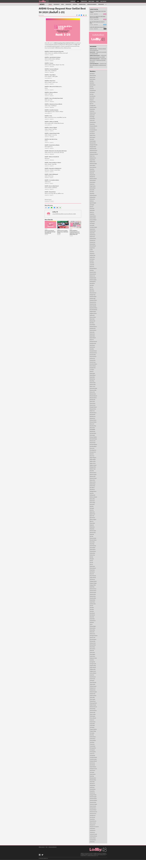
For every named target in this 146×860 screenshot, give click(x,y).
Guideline (73, 1)
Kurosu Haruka (93, 365)
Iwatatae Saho (92, 255)
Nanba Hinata (92, 485)
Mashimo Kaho (93, 384)
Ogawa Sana (92, 512)
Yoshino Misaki (93, 837)
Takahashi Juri (93, 688)
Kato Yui (91, 287)
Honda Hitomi (92, 182)
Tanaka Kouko (92, 721)
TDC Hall (52, 201)
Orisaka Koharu (93, 551)
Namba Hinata (92, 483)
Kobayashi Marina (93, 326)
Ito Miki (91, 249)
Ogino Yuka (92, 515)
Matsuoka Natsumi (93, 395)
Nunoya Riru (92, 504)
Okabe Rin (92, 525)
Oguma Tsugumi (93, 519)
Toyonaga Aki (92, 755)
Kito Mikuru (92, 322)
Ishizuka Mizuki (93, 246)
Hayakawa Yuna (93, 157)
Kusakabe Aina (93, 367)
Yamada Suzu (92, 793)
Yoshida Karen (92, 830)
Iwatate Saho (92, 257)
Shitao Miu (92, 650)
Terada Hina (92, 744)
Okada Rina (92, 528)
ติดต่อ (47, 847)
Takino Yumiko (93, 714)
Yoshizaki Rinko (93, 839)
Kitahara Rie (92, 315)
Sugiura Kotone (93, 667)
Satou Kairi (92, 616)
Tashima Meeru (93, 736)
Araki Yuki (92, 88)
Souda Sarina (92, 656)
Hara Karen (92, 139)
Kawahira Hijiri (92, 298)
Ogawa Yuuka (92, 513)
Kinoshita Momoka (93, 309)
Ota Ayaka (92, 558)
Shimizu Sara (92, 633)
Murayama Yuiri (93, 452)
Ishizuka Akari (92, 244)
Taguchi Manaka (93, 682)
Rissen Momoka (93, 575)
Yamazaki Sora (92, 815)
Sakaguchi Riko (93, 585)
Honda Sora (92, 184)
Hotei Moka (92, 193)
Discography (56, 4)
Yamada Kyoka (92, 789)
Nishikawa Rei (92, 495)
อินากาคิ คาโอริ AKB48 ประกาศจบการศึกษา (97, 22)
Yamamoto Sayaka (93, 804)
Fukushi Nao (92, 124)
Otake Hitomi (92, 566)
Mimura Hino (92, 401)
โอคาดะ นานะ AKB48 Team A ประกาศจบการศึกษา (98, 12)
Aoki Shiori (92, 83)
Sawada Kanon (93, 620)
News (78, 1)
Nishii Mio (92, 493)
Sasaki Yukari (92, 601)
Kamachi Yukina (93, 272)
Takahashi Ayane (93, 686)
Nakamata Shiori (93, 472)
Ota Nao (91, 560)
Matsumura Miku (93, 390)
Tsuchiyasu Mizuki (93, 757)
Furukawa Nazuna (93, 129)
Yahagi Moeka (92, 785)
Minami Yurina (92, 405)
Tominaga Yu (92, 749)
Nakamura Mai (92, 476)
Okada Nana (92, 527)
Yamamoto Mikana (93, 800)
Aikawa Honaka (93, 75)
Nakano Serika (92, 482)
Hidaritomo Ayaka (93, 163)
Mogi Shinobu (92, 431)
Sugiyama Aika (92, 669)
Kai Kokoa (92, 270)
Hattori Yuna (92, 156)
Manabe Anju (92, 379)
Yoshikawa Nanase (93, 836)
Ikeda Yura (92, 212)
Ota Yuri (91, 564)
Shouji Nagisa (92, 654)
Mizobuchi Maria (93, 420)
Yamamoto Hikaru (93, 798)
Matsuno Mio (92, 392)
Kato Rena (92, 285)
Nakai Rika (92, 470)
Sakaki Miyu (92, 586)
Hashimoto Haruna (93, 150)
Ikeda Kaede (92, 210)
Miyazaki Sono (92, 416)
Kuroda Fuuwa (92, 362)
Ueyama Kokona (93, 766)
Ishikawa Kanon (93, 238)
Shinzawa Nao (92, 641)
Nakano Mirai (92, 480)
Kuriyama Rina (92, 360)
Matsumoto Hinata (93, 388)
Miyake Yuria (92, 410)
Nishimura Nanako (93, 497)
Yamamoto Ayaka (93, 796)
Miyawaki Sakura (93, 412)
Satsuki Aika (92, 618)
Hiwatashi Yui (92, 176)
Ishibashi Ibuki (92, 231)
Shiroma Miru (92, 648)
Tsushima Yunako (93, 759)
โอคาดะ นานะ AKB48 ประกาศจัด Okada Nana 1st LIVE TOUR (97, 17)
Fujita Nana (92, 111)
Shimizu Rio (92, 631)
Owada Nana (92, 570)
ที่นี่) (76, 44)
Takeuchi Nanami (93, 710)
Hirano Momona (93, 167)
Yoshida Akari (92, 828)
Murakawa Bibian (93, 446)
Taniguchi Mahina (93, 729)
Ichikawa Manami (93, 195)
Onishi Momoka (93, 545)
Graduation (68, 4)
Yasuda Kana (92, 819)
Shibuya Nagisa (93, 626)
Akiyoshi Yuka (92, 77)
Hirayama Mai (92, 174)
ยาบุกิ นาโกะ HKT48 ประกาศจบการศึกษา (98, 27)
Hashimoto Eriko (93, 148)
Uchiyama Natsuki (93, 761)
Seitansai (75, 4)
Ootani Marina (92, 549)
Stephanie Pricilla (93, 658)
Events (50, 4)
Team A (105, 19)
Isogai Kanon (92, 247)
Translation (84, 1)
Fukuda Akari (92, 118)
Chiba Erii (92, 99)
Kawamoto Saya (93, 304)
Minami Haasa (92, 403)
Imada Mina (92, 214)
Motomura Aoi (92, 440)
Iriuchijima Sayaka (93, 227)
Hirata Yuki (92, 172)
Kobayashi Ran (93, 328)
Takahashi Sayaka (93, 691)
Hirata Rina (92, 169)
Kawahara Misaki (93, 296)
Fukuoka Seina (93, 122)
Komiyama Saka (93, 343)
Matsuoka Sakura (93, 397)
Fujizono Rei (92, 114)
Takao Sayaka (92, 699)
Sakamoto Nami (93, 592)
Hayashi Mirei (92, 159)
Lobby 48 (55, 212)
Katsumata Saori (93, 292)
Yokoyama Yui (92, 824)
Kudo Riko (92, 349)
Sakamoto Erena (93, 588)
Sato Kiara (92, 611)
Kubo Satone (92, 345)
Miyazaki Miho (92, 414)
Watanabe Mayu (93, 779)
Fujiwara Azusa (93, 113)
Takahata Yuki (92, 693)
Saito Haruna (92, 579)
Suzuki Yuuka (92, 678)
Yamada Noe (92, 791)
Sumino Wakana (93, 673)
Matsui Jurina (92, 386)
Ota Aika (91, 556)
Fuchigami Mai (92, 105)
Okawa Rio (92, 534)
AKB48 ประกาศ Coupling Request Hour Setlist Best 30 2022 (62, 232)
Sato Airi (91, 605)
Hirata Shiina (92, 171)
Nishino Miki (92, 498)
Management (101, 4)
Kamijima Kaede (93, 277)
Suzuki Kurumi (93, 676)
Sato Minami (92, 613)
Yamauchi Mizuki (93, 809)
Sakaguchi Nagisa (93, 583)
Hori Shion (92, 191)
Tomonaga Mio (93, 751)
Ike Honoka (92, 208)
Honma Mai (92, 189)
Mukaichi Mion (92, 442)
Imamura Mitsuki (93, 219)
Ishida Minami (92, 234)
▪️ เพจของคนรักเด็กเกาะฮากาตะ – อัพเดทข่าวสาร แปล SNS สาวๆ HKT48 (98, 60)
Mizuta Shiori (92, 427)
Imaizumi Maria (93, 216)
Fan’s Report (103, 1)
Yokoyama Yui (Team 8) (94, 826)
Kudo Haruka (92, 347)
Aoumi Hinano (92, 84)
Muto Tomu (92, 455)
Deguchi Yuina (92, 101)
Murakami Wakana (93, 444)
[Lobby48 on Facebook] (40, 855)
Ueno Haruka (92, 764)
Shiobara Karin (93, 643)
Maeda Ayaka (92, 373)
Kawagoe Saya (92, 294)
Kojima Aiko (92, 332)
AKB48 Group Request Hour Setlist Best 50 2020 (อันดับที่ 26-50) (50, 232)
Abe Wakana (92, 73)
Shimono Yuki (92, 637)
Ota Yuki (91, 562)
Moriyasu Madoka (93, 437)
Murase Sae (92, 448)
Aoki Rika (91, 81)
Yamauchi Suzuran (93, 811)
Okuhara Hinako (93, 538)
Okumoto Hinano (93, 540)
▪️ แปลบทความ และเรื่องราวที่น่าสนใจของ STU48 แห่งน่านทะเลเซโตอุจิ (98, 65)
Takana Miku (92, 697)
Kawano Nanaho (93, 305)
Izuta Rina (92, 261)
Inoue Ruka (92, 225)
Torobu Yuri (92, 753)
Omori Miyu (92, 543)
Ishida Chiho (92, 232)
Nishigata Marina (93, 491)
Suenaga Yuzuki (93, 663)
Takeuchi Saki (92, 712)
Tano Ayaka (92, 733)
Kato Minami (92, 283)
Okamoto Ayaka (93, 530)
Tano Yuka (92, 734)
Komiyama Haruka (93, 341)
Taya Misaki (92, 742)
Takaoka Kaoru (93, 701)
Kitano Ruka (92, 319)
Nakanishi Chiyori (93, 478)
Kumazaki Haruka (93, 350)
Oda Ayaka (92, 508)
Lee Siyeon (92, 369)
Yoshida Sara (92, 832)
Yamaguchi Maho (93, 794)
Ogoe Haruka (92, 517)
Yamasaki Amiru (93, 807)
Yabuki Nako (92, 781)
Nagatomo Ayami (93, 465)
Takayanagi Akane (93, 703)
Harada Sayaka (93, 141)
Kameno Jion (92, 275)
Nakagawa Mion (93, 467)
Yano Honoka (92, 817)
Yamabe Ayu (92, 787)
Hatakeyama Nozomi (94, 154)
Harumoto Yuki (93, 142)
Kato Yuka (92, 289)
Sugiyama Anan (93, 671)
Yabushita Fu (92, 783)
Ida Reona (92, 201)
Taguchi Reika (92, 684)
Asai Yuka (91, 94)
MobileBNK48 (92, 429)
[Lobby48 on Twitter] (42, 855)
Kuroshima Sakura (93, 364)
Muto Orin (92, 453)
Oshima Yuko (92, 555)
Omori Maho (92, 541)
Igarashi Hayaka (93, 202)
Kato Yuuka (92, 290)
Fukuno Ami (92, 120)
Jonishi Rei (92, 264)
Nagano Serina (93, 463)
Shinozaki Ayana (93, 639)
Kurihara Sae (92, 358)
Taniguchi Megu (93, 731)
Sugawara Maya (93, 665)
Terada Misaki (92, 746)
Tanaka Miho (92, 723)
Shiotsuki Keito (93, 645)
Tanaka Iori (92, 719)
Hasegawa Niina (93, 146)
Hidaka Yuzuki (92, 161)
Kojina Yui (92, 339)
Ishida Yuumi (92, 236)
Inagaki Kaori (92, 221)
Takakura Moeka (93, 695)
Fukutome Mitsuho (93, 126)
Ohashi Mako (92, 523)
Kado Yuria (92, 266)
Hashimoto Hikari (93, 152)
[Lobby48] (44, 1)
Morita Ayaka (92, 435)
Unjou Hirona (92, 770)
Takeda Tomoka (93, 704)
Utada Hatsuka (92, 774)
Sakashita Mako (93, 598)
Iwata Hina (92, 251)
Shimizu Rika (92, 630)
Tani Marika (92, 727)
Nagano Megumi (93, 457)
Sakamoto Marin (93, 590)
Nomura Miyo (92, 502)
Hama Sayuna (92, 137)
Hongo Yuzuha (92, 186)
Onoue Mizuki (92, 547)
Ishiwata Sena (92, 240)
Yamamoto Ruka (93, 802)
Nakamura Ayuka (93, 474)
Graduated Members (91, 4)
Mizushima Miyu (93, 425)
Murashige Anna (93, 450)
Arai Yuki (91, 86)
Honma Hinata (92, 187)
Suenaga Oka (92, 661)
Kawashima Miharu (93, 307)
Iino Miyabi (92, 204)
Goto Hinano (92, 133)
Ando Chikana (92, 79)
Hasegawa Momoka (93, 144)
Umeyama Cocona (93, 768)
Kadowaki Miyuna (93, 268)
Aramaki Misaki (93, 90)
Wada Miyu (92, 776)
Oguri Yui (91, 521)
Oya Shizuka (92, 571)
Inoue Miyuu (92, 223)
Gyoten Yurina (92, 135)
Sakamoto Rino (93, 594)
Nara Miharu (92, 487)
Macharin (91, 371)
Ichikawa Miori (92, 197)
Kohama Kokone (93, 330)
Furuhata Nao (92, 128)
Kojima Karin (92, 334)
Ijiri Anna (91, 206)
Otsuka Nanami (93, 568)
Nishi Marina (92, 489)
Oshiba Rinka (92, 553)
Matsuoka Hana (93, 394)
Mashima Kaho (93, 382)
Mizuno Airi (92, 423)
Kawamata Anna (93, 302)
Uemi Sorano (92, 763)
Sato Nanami (92, 615)
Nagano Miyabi (93, 459)
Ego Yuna (91, 103)
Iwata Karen (92, 253)
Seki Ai (91, 624)
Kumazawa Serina (93, 352)
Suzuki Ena (92, 675)
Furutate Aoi (92, 131)
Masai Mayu (92, 380)
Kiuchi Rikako (92, 324)
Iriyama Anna (92, 229)
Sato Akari (92, 607)
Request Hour (47, 201)
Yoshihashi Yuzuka (93, 834)
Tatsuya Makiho (93, 740)
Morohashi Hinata (93, 438)
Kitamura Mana (93, 317)
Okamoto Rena (93, 532)
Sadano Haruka (93, 577)
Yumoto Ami (92, 841)
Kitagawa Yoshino (93, 313)
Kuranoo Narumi (93, 356)
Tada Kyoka (92, 680)
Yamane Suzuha (93, 806)
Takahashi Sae (92, 689)
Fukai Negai (92, 116)
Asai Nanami (92, 92)
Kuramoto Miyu (93, 354)
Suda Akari (92, 659)
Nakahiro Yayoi (93, 468)
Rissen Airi (92, 573)
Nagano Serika (92, 461)
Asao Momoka (92, 96)
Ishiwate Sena (92, 242)
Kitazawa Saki (92, 320)
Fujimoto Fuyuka (93, 107)
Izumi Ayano (92, 259)
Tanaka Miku (92, 725)
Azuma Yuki (92, 98)
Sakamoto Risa (93, 596)
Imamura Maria (93, 217)
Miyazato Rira (92, 418)
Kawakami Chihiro (93, 300)
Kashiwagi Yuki (93, 281)
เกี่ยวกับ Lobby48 (42, 847)
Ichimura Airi (92, 199)
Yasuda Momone (93, 821)
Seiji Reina (92, 622)
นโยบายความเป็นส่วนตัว (52, 847)
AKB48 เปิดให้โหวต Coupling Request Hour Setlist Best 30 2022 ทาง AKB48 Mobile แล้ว (75, 232)
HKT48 (105, 28)
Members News (82, 4)
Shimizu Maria (92, 628)
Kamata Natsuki (93, 274)
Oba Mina (92, 506)
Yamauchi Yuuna (93, 813)
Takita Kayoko (92, 716)
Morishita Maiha (93, 433)
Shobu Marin (92, 652)
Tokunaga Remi (93, 748)
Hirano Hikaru (92, 165)
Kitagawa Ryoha (93, 311)
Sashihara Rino (93, 603)
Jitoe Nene (92, 262)
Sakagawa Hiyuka (93, 581)
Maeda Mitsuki (92, 375)
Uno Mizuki (92, 772)
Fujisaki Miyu (92, 109)
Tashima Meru (92, 738)
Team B (105, 24)
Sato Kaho (92, 609)
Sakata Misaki (92, 600)
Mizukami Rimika (93, 422)
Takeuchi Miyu (92, 708)
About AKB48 (91, 1)
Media (62, 4)
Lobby (97, 1)
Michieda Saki (92, 399)
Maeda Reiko (92, 377)
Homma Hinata (93, 180)
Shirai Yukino (92, 646)
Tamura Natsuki (93, 718)
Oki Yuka (91, 536)
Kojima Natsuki (93, 337)
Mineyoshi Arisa (93, 409)
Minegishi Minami (93, 407)
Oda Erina (92, 510)
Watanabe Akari (93, 778)
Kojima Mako (92, 335)
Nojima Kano (92, 500)
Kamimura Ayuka (93, 279)
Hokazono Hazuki (93, 178)
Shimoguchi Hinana (93, 635)
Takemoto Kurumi (93, 706)
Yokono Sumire (93, 823)
